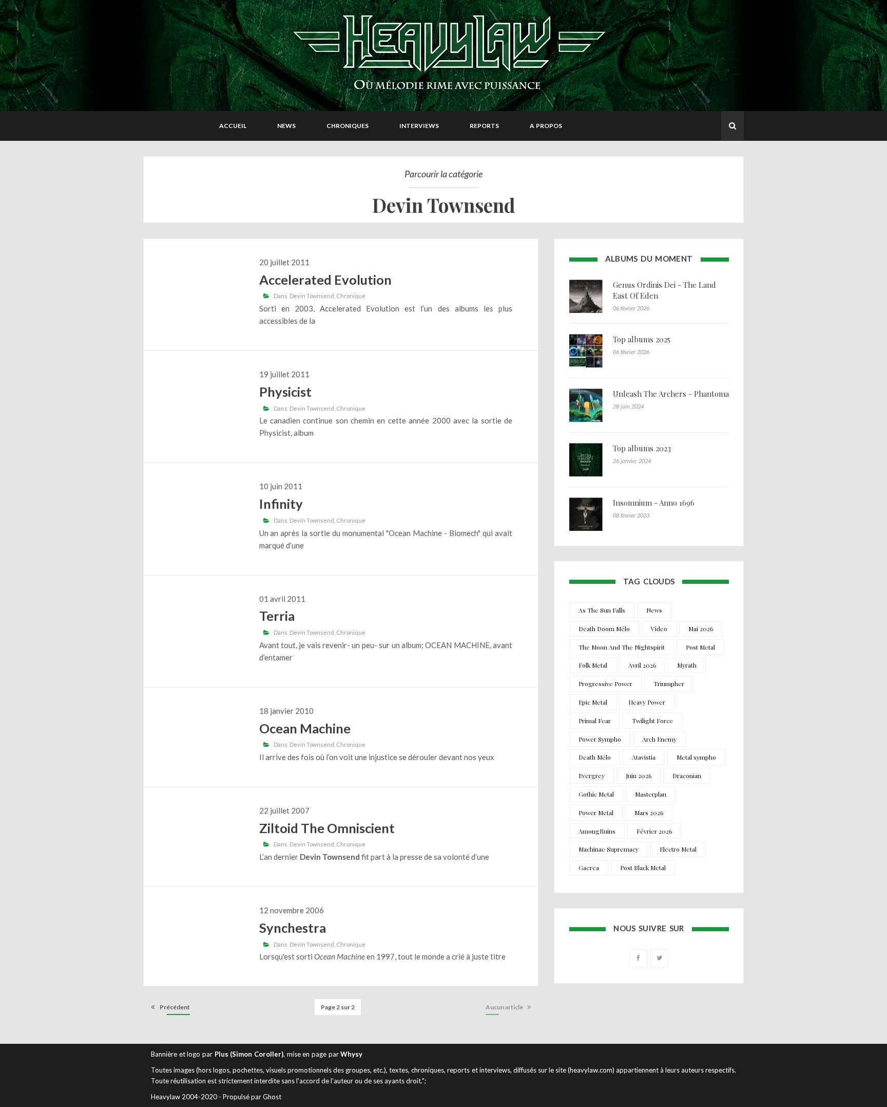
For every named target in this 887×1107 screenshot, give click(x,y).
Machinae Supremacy (609, 849)
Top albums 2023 (642, 448)
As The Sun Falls (602, 610)
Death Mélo (595, 757)
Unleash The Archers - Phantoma (671, 394)
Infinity (281, 503)
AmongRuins (597, 831)
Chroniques (347, 126)
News (286, 126)
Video (659, 628)
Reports (484, 126)
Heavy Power (646, 702)
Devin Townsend (312, 295)
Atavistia (643, 757)
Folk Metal (593, 665)
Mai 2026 (700, 628)
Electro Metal (678, 849)
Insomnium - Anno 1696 (654, 502)
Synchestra (292, 927)
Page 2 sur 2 (338, 1007)
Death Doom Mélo (604, 628)
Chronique (350, 295)
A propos (546, 126)
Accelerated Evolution (325, 279)
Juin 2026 (638, 775)
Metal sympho (696, 757)
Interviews (419, 126)
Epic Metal (593, 702)
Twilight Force (652, 720)
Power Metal (596, 812)
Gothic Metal (596, 794)
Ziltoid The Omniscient (327, 828)
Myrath (687, 665)
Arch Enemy (659, 739)
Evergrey (592, 775)
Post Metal (700, 647)
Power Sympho (600, 739)
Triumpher (668, 683)
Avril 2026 (642, 665)
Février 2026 (654, 831)
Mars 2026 (648, 812)
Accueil (232, 126)
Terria (277, 615)
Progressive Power (605, 683)
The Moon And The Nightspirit (622, 647)
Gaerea (589, 867)
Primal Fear (595, 720)
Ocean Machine (305, 728)
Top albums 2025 (641, 339)
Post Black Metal (643, 867)
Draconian (686, 775)
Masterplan (650, 794)
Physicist (285, 391)
